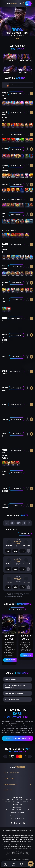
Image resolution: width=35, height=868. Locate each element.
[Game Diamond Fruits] (17, 362)
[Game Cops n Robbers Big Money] (17, 235)
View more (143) (16, 166)
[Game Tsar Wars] (13, 309)
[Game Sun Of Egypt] (8, 190)
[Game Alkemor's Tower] (22, 326)
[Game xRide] (31, 496)
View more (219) (16, 404)
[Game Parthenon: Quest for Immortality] (4, 290)
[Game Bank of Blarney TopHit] (8, 410)
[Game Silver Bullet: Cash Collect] (31, 156)
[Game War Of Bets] (22, 480)
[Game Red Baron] (13, 496)
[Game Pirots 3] (22, 205)
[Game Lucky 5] (31, 480)
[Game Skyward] (22, 496)
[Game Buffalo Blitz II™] (17, 156)
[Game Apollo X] (13, 441)
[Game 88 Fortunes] (22, 125)
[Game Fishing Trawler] (17, 425)
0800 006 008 (10, 841)
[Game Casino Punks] (8, 395)
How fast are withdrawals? (17, 693)
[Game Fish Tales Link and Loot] (22, 511)
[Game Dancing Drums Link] (27, 125)
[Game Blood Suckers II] (31, 290)
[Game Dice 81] (31, 441)
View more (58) (16, 388)
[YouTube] (24, 823)
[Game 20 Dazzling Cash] (13, 140)
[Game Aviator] (17, 496)
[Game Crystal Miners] (8, 441)
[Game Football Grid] (8, 480)
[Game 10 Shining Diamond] (17, 140)
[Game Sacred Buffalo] (31, 511)
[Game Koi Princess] (27, 290)
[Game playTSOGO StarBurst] (8, 290)
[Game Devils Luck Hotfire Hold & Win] (17, 410)
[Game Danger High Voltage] (13, 362)
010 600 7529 (20, 816)
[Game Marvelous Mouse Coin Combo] (31, 125)
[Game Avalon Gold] (8, 205)
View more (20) (16, 199)
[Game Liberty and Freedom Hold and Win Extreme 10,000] (13, 176)
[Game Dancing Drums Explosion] (17, 125)
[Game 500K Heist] (22, 425)
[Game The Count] (22, 221)
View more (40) (16, 214)
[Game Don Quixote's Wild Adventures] (27, 395)
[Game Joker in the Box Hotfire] (27, 410)
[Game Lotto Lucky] (27, 348)
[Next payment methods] (30, 756)
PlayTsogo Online (11, 784)
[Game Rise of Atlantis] (17, 257)
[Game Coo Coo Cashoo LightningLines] (13, 410)
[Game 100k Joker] (13, 425)
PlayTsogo (8, 790)
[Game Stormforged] (31, 221)
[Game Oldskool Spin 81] (27, 441)
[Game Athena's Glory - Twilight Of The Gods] (8, 379)
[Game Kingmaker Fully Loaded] (27, 362)
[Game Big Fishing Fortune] (8, 235)
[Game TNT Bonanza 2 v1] (17, 176)
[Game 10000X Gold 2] (4, 410)
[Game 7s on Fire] (13, 125)
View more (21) (16, 185)
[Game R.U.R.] (4, 441)
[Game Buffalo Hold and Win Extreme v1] (8, 176)
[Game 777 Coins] (13, 190)
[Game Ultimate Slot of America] (13, 221)
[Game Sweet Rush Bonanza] (22, 103)
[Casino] (5, 864)
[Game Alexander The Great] (17, 274)
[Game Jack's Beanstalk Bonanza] (22, 410)
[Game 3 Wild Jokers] (4, 395)
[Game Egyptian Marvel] (31, 379)
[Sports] (13, 864)
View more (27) (16, 335)
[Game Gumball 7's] (17, 348)
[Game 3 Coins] (17, 190)
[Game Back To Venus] (31, 326)
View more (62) (16, 434)
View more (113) (16, 283)
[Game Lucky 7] (17, 480)
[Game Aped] (17, 395)
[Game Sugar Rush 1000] (31, 103)
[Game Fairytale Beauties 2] (4, 379)
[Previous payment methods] (5, 756)
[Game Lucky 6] (4, 480)
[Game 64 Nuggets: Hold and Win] (8, 511)
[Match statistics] (28, 551)
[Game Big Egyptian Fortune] (4, 235)
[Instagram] (15, 823)
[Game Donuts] (22, 362)
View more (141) (16, 134)
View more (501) (16, 505)
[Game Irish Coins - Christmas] (22, 348)
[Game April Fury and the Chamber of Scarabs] (27, 326)
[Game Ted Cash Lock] (8, 257)
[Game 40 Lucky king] (27, 140)
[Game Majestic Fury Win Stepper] (31, 257)
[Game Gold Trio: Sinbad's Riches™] (4, 156)
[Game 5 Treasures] (8, 125)
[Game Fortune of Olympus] (27, 103)
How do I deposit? (17, 679)
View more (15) (16, 489)
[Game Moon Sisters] (4, 190)
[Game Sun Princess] (27, 221)
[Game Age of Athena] (27, 425)
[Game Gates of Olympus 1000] (17, 103)
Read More (10, 660)
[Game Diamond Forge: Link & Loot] (17, 511)
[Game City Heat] (27, 379)
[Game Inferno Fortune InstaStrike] (27, 511)
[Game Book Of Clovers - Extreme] (13, 379)
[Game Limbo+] (8, 496)
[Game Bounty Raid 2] (27, 274)
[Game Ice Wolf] (27, 205)
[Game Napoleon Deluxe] (27, 257)
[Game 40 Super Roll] (4, 140)
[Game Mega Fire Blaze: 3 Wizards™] (27, 156)
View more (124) (16, 112)
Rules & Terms (9, 778)
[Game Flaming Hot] (22, 463)
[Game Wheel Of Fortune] (13, 480)
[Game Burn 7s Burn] (13, 235)
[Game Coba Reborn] (17, 205)
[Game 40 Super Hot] (8, 140)
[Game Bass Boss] (8, 274)
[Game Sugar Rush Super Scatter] (13, 103)
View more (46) (16, 244)
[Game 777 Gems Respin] (27, 190)
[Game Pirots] (4, 205)
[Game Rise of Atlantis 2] (13, 257)
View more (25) (16, 472)
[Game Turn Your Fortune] (22, 290)
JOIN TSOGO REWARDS (17, 738)
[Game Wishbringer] (8, 221)
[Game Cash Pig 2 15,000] (31, 176)
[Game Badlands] (8, 348)
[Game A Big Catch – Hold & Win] (13, 326)
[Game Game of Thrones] (4, 257)
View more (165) (16, 266)
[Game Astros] (13, 274)
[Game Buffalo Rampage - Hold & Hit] (17, 379)
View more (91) (16, 299)
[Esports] (21, 864)
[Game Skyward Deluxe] (4, 496)
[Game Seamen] (8, 309)
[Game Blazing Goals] (22, 395)
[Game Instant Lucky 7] (27, 480)
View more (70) (16, 318)
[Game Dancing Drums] (31, 463)
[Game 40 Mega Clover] (27, 463)
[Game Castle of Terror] (8, 362)
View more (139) (16, 149)
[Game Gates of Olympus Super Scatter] (4, 103)
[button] (31, 93)
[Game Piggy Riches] (13, 290)
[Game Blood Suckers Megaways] (22, 274)
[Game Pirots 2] (13, 205)
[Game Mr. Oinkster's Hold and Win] (22, 176)
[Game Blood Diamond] (27, 309)
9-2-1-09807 (15, 837)
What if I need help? (17, 699)
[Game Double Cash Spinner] (22, 235)
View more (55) (16, 450)
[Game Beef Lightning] (4, 362)
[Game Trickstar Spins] (31, 410)
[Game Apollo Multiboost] (17, 441)
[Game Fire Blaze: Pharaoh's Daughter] (13, 156)
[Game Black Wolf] (22, 190)
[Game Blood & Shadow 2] (31, 309)
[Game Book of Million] (4, 425)
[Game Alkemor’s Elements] (17, 326)
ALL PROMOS (17, 609)
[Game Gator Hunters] (4, 309)
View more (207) (16, 371)
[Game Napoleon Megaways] (22, 257)
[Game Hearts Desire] (4, 326)
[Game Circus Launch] (27, 496)
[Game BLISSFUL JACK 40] (22, 441)
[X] (19, 823)
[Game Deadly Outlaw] (13, 348)
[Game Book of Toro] (31, 205)
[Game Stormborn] (4, 221)
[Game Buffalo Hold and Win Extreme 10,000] (4, 176)
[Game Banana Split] (31, 425)
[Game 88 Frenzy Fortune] (8, 326)
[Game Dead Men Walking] (17, 309)
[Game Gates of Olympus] (8, 103)
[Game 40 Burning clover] (22, 140)
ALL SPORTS (24, 534)
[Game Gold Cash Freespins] (27, 235)
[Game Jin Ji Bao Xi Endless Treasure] (4, 125)
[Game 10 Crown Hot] (31, 140)
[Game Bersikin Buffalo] (13, 511)
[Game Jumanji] (17, 290)
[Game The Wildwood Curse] (17, 221)
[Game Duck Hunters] (22, 309)
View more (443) (16, 93)
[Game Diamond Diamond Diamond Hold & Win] (27, 176)
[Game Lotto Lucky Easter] (31, 348)
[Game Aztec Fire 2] (31, 190)
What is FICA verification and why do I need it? (17, 686)
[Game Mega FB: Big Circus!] (8, 156)
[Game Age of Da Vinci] (13, 395)
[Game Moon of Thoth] (8, 425)
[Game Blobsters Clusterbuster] (4, 274)
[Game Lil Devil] (31, 362)
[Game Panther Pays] (22, 156)
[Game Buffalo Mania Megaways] (31, 274)
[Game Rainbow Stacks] (4, 348)
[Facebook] (11, 823)
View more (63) (16, 357)
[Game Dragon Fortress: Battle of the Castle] (31, 395)
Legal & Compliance (11, 773)
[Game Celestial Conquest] (22, 379)
